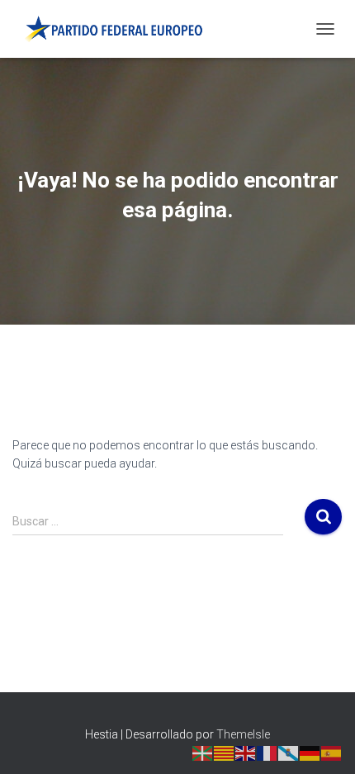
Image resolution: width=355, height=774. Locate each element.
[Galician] (289, 751)
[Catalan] (224, 751)
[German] (310, 751)
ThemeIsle (243, 734)
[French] (267, 751)
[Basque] (203, 751)
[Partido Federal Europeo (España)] (119, 29)
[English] (246, 751)
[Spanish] (332, 751)
